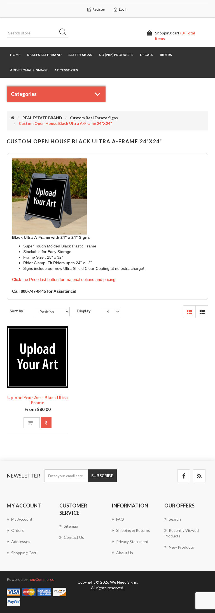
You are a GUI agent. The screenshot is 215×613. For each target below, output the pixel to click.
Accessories (66, 70)
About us (124, 552)
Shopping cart (23, 552)
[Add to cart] (32, 422)
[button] (189, 311)
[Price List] (46, 422)
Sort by (16, 310)
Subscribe (102, 475)
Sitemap (71, 526)
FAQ (120, 519)
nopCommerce (41, 579)
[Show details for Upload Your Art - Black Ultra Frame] (37, 357)
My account (21, 519)
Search (64, 33)
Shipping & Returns (133, 530)
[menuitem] (29, 522)
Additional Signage (29, 70)
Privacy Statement (132, 541)
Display (83, 310)
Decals (146, 55)
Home (15, 55)
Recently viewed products (181, 533)
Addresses (20, 541)
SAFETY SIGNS (80, 55)
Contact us (74, 537)
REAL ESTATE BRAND (44, 55)
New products (181, 547)
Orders (17, 530)
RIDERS (166, 55)
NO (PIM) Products (116, 55)
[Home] (13, 117)
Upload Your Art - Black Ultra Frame (37, 400)
